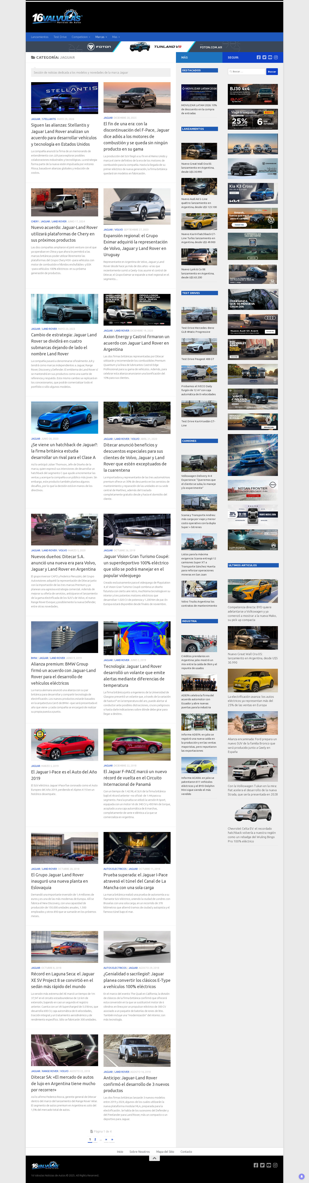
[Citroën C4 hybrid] (253, 549)
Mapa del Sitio (165, 1151)
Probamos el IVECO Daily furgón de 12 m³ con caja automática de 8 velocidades (198, 390)
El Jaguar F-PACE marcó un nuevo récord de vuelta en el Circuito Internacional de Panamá (135, 778)
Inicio (120, 1151)
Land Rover (59, 221)
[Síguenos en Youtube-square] (270, 57)
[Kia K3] (253, 202)
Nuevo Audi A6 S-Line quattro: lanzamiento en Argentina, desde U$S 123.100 (199, 203)
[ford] (253, 258)
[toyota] (253, 408)
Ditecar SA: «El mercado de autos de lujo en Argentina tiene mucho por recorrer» (63, 1083)
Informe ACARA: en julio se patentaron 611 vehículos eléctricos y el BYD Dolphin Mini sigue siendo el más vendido (197, 785)
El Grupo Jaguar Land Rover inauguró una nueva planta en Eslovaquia (59, 881)
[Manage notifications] (302, 1176)
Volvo (119, 229)
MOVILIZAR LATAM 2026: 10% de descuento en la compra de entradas (199, 109)
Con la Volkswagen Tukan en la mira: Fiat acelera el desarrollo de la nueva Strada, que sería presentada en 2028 (253, 790)
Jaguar (35, 119)
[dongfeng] (253, 153)
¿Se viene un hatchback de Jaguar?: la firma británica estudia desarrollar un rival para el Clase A (64, 451)
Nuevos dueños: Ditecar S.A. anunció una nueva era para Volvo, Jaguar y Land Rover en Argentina (63, 563)
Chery (35, 221)
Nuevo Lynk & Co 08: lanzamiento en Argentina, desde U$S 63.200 (197, 273)
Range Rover (50, 1071)
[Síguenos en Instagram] (276, 57)
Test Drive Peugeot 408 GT (197, 359)
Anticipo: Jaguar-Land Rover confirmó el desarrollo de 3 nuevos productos (136, 1084)
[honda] (253, 283)
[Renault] (253, 429)
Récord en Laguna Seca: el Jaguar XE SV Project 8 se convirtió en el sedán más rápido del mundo (62, 980)
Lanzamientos (39, 36)
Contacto (186, 1151)
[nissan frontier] (253, 499)
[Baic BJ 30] (253, 103)
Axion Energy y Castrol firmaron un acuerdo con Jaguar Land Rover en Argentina (137, 343)
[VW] (253, 227)
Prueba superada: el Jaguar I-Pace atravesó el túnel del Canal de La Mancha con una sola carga (136, 881)
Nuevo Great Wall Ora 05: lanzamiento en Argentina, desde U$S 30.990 (253, 658)
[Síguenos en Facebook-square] (258, 57)
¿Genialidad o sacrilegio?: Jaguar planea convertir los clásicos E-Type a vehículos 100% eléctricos (137, 980)
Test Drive (60, 36)
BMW (34, 658)
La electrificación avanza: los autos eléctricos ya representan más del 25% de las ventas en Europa (251, 701)
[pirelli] (253, 128)
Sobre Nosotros (140, 1151)
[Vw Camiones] (253, 383)
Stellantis (49, 119)
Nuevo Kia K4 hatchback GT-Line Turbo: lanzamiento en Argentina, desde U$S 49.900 (198, 238)
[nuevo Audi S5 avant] (253, 334)
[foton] (154, 46)
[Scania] (253, 309)
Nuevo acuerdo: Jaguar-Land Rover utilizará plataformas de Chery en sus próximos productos (64, 233)
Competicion (80, 36)
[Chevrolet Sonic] (253, 359)
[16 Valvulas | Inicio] (58, 17)
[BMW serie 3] (253, 474)
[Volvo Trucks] (253, 524)
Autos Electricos (115, 868)
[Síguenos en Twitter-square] (264, 57)
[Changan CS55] (253, 178)
